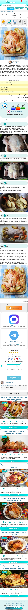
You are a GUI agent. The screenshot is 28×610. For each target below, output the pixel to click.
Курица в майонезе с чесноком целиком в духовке (14, 499)
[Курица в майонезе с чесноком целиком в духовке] (14, 511)
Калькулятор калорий (8, 601)
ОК (14, 605)
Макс (17, 605)
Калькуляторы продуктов (19, 601)
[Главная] (11, 2)
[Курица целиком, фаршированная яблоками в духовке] (14, 410)
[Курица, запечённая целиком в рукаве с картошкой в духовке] (14, 578)
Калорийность (16, 17)
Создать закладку (15, 308)
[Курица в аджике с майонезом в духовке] (14, 545)
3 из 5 (14, 352)
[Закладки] (23, 1)
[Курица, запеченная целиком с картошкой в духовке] (14, 444)
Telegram (22, 605)
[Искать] (25, 5)
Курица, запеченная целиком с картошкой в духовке (14, 432)
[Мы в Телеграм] (14, 335)
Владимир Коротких (8, 382)
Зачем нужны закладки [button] (14, 310)
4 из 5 (16, 352)
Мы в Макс (14, 325)
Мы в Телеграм (14, 341)
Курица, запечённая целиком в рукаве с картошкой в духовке (14, 567)
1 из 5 (10, 352)
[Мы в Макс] (14, 319)
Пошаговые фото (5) (24, 17)
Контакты (7, 603)
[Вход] (26, 1)
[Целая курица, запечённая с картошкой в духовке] (14, 43)
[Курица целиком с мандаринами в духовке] (14, 477)
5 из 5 (18, 352)
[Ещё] (26, 8)
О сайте (12, 603)
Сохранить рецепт (15, 608)
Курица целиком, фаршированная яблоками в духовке (14, 398)
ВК (12, 605)
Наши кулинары (18, 603)
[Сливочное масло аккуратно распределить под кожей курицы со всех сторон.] (14, 170)
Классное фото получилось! (9, 385)
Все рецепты (10, 8)
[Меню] (1, 2)
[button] (20, 23)
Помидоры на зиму (19, 8)
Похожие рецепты (4, 17)
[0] (16, 23)
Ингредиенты (10, 17)
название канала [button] (13, 344)
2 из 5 (12, 352)
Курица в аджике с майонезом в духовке (14, 533)
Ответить (24, 389)
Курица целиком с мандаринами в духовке (14, 466)
